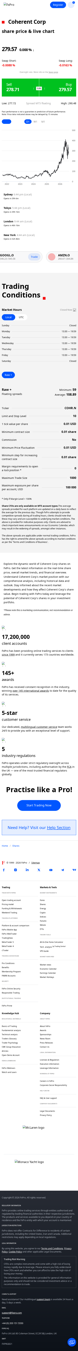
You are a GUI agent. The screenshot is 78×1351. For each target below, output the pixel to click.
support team (43, 1299)
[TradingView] (74, 870)
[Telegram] (62, 870)
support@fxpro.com (12, 1312)
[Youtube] (51, 870)
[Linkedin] (27, 870)
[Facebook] (3, 870)
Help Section (59, 827)
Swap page (53, 72)
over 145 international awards (31, 690)
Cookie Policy (15, 1251)
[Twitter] (39, 870)
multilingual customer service (39, 727)
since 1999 (8, 654)
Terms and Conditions (52, 1248)
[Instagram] (15, 870)
